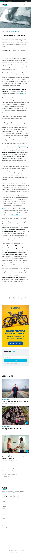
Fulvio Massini (22, 146)
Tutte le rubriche (6, 531)
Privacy (13, 552)
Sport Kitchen (5, 525)
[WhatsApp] (9, 298)
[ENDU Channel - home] (4, 4)
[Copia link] (25, 298)
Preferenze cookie (19, 552)
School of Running (15, 31)
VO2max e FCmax (15, 215)
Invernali (4, 512)
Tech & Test (4, 529)
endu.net (4, 544)
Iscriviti (15, 360)
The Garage (5, 527)
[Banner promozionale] (15, 326)
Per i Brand (5, 540)
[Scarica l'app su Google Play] (6, 496)
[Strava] (21, 496)
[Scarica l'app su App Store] (3, 496)
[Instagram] (11, 496)
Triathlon (4, 510)
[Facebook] (13, 298)
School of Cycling (6, 523)
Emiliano (4, 100)
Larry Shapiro (16, 75)
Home (3, 31)
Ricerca (3, 538)
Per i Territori (5, 542)
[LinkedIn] (21, 298)
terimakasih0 (13, 289)
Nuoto (3, 508)
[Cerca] (25, 5)
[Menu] (28, 5)
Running (8, 31)
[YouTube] (17, 496)
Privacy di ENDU (15, 363)
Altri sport (4, 514)
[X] (17, 298)
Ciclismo (4, 506)
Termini (9, 552)
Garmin (22, 93)
